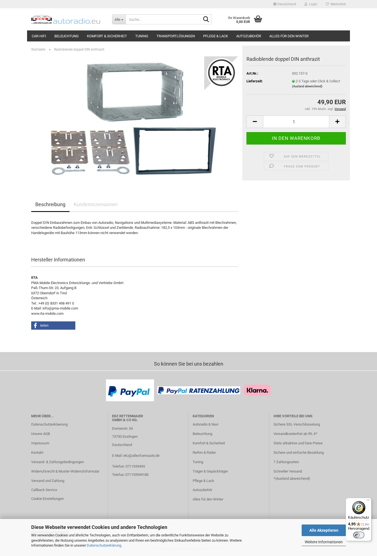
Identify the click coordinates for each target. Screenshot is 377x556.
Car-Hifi (39, 36)
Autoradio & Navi (205, 424)
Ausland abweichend (292, 478)
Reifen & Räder (204, 452)
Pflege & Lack (215, 36)
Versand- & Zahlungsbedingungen (57, 462)
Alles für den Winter (289, 36)
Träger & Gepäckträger (210, 471)
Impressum (40, 443)
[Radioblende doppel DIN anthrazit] (135, 118)
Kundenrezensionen (96, 204)
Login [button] (312, 4)
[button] (284, 4)
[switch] (358, 535)
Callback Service (44, 490)
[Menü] (368, 501)
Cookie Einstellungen (47, 499)
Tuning (141, 36)
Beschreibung (50, 204)
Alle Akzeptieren (323, 530)
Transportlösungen (175, 36)
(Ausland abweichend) (307, 86)
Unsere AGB (40, 434)
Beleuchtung (66, 36)
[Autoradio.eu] (67, 19)
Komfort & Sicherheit (107, 36)
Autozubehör (248, 36)
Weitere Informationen (324, 542)
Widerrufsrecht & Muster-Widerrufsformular (65, 471)
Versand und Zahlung (47, 481)
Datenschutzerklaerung (49, 424)
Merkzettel (337, 4)
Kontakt (37, 452)
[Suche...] (206, 20)
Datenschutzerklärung (104, 545)
